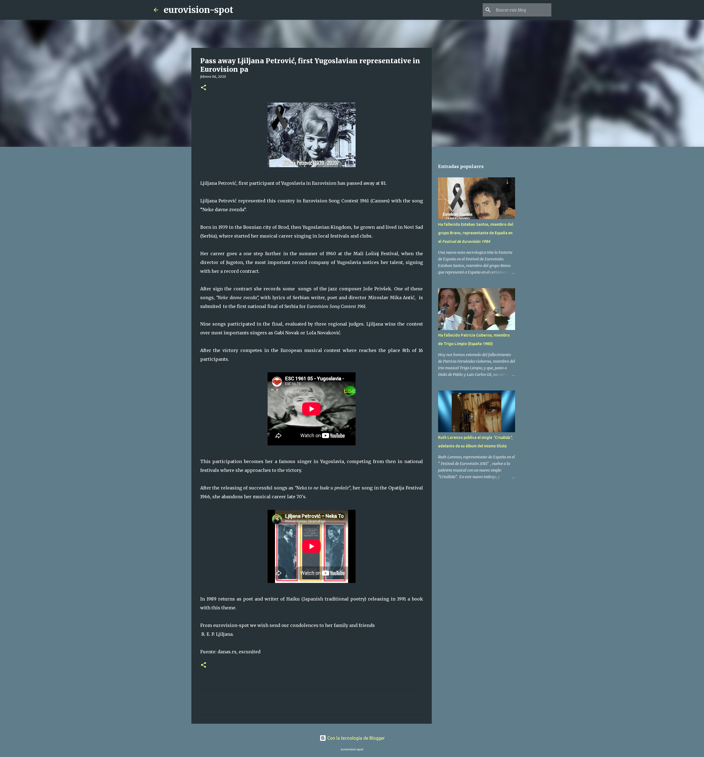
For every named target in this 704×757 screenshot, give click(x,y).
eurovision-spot (198, 9)
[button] (203, 88)
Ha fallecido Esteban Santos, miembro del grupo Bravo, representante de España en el (475, 233)
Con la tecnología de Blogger (355, 738)
